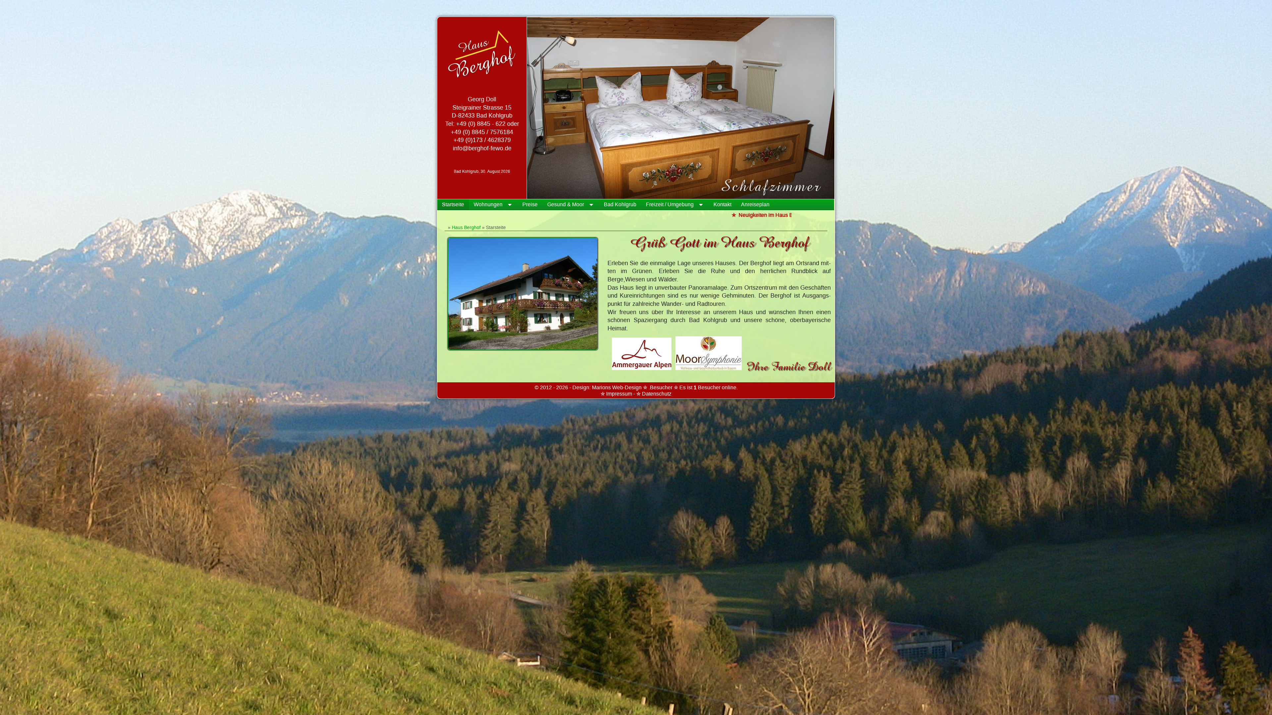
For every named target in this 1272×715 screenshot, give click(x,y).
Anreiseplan (755, 205)
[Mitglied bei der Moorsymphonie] (710, 366)
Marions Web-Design (617, 388)
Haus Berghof (466, 227)
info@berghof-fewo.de (482, 148)
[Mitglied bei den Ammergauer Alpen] (643, 366)
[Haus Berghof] (523, 348)
